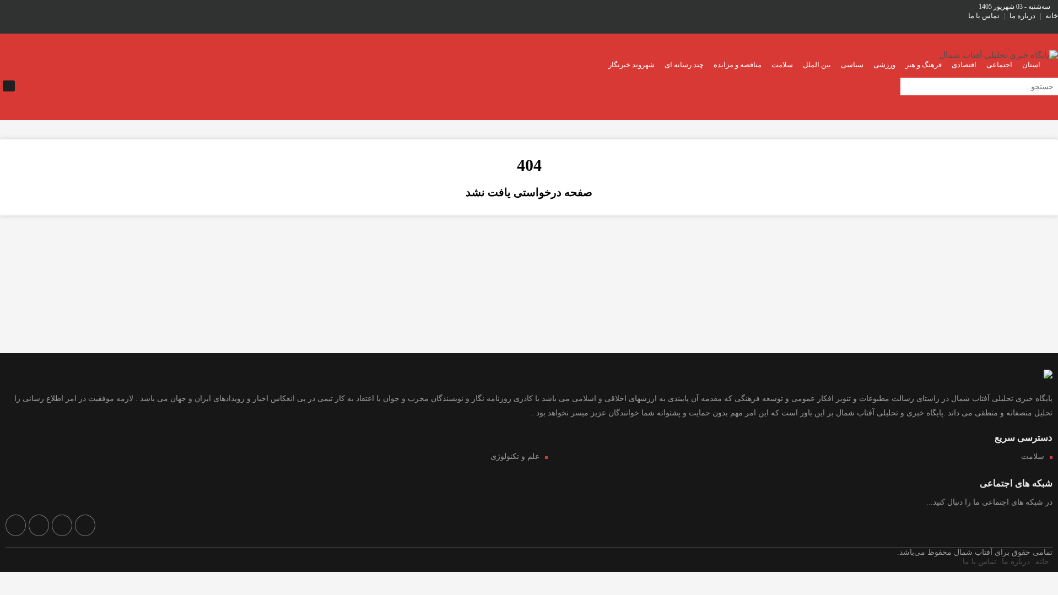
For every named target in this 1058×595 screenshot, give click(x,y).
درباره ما (1022, 16)
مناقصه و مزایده (738, 65)
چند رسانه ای (684, 65)
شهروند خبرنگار (631, 65)
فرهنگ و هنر (923, 65)
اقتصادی (964, 65)
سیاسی (852, 65)
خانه (1051, 16)
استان (1031, 65)
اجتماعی (999, 65)
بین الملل (817, 65)
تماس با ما (984, 16)
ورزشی (884, 65)
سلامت (782, 65)
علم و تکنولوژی (514, 456)
